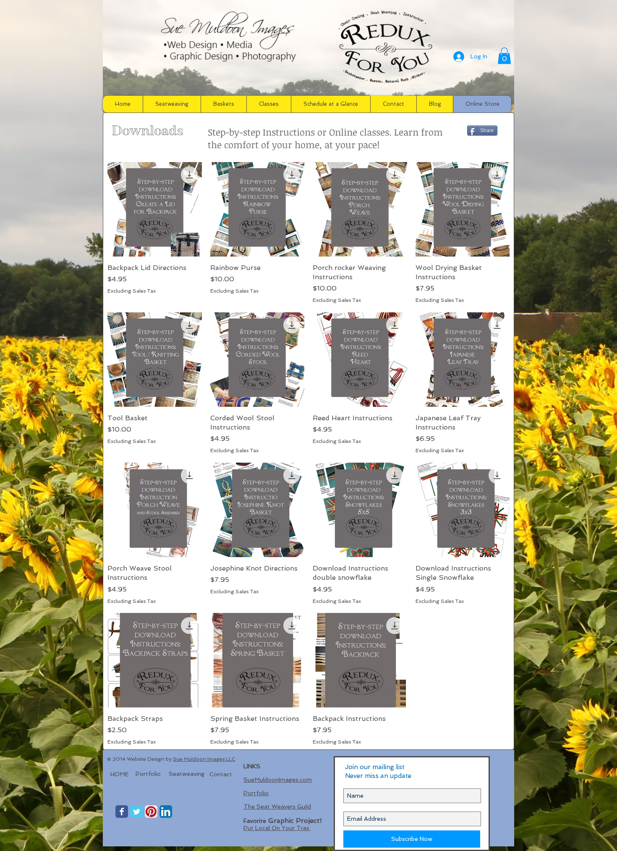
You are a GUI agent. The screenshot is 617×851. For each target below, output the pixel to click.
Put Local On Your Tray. (277, 828)
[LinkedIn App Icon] (165, 811)
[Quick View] (154, 209)
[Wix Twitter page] (136, 811)
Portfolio (256, 793)
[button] (504, 55)
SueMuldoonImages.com (277, 779)
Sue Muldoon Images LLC (204, 759)
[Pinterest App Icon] (151, 811)
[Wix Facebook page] (121, 811)
